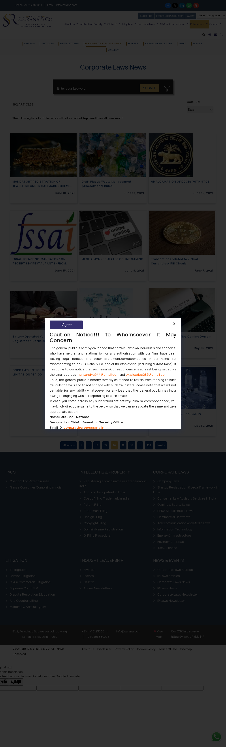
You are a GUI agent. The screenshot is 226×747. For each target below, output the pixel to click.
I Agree (66, 325)
